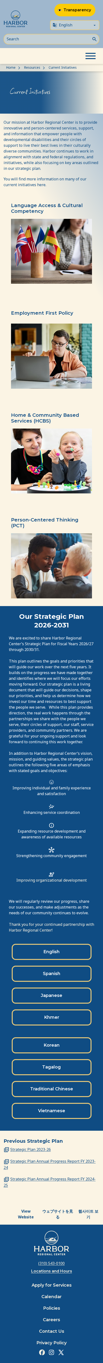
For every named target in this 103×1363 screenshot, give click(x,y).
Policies (51, 1308)
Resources (32, 67)
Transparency (77, 10)
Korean (52, 1045)
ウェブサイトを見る (57, 1214)
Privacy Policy (51, 1342)
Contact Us (51, 1331)
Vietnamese (51, 1110)
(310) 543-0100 (51, 1263)
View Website (26, 1214)
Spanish (51, 973)
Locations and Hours (51, 1271)
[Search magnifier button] (94, 38)
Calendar (51, 1296)
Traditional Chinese (51, 1089)
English (51, 951)
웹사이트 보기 (88, 1214)
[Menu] (90, 56)
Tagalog (51, 1067)
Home (11, 67)
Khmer (51, 1017)
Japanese (51, 995)
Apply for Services (52, 1285)
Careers (51, 1319)
